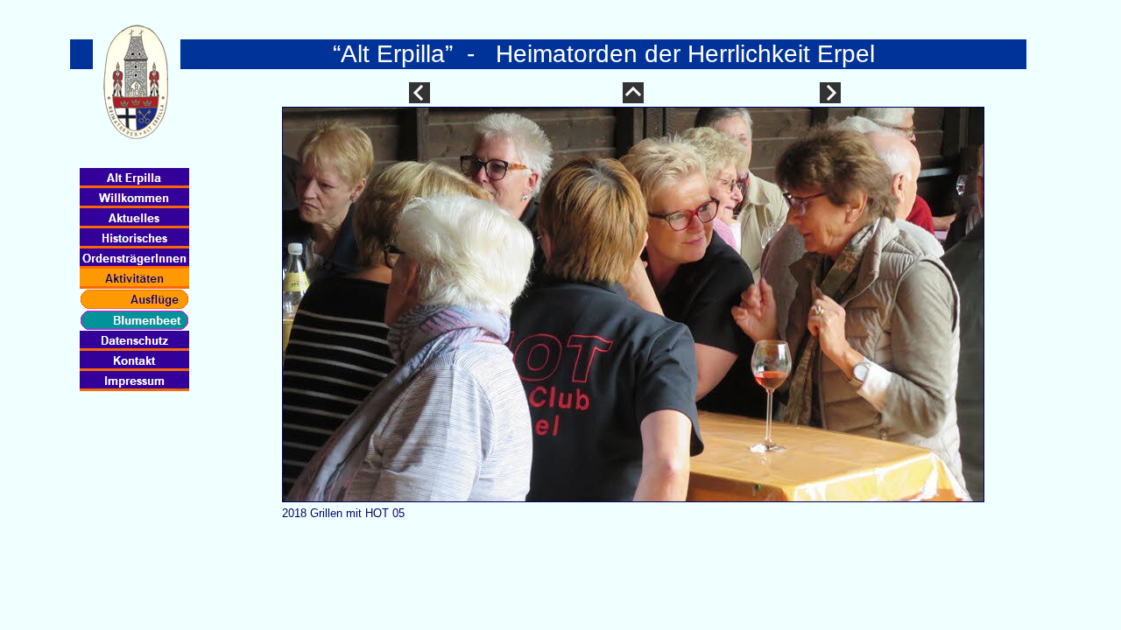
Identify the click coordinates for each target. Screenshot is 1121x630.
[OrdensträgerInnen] (134, 258)
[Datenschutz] (134, 341)
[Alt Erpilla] (134, 178)
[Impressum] (134, 381)
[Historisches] (134, 238)
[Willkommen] (134, 198)
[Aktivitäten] (134, 279)
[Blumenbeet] (134, 320)
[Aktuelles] (134, 218)
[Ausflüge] (134, 299)
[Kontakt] (134, 361)
